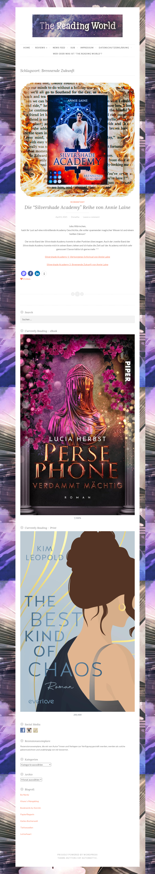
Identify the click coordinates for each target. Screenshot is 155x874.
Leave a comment (91, 217)
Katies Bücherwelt (29, 821)
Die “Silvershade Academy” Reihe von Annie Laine (77, 207)
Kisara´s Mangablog (29, 801)
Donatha (75, 217)
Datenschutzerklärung (114, 47)
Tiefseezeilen (26, 827)
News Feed (59, 47)
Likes (26, 278)
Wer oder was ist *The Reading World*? (77, 53)
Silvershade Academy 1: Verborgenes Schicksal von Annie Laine (77, 256)
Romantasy (78, 202)
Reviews (40, 47)
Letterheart (25, 834)
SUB (73, 47)
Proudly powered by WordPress (77, 854)
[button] (23, 273)
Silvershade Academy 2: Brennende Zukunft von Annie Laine (77, 264)
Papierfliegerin (27, 814)
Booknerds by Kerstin (30, 808)
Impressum (87, 47)
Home (26, 47)
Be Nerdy (24, 794)
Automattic (89, 858)
